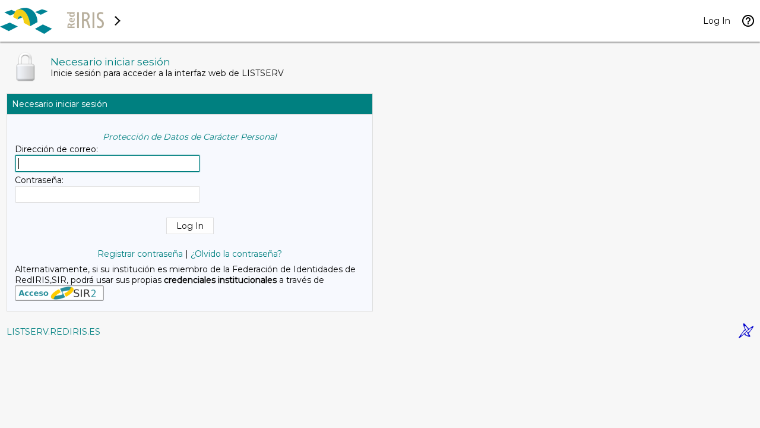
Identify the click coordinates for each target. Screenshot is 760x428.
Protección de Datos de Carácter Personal (190, 136)
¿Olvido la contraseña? (236, 253)
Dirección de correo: (56, 149)
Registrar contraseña (140, 253)
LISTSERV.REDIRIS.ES (53, 331)
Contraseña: (39, 180)
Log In (716, 20)
